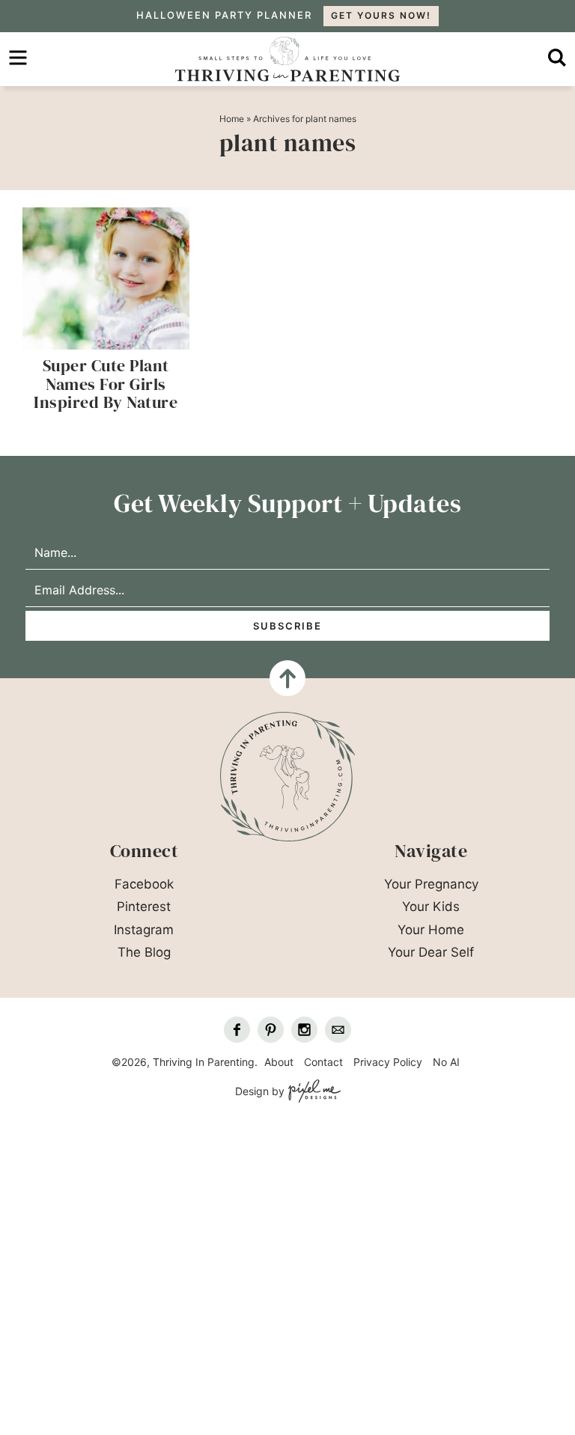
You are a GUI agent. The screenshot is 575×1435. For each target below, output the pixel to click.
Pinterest (144, 906)
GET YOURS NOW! (381, 15)
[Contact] (338, 1030)
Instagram (144, 929)
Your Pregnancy (431, 884)
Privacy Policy (387, 1061)
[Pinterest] (271, 1030)
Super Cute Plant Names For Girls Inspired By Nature (105, 383)
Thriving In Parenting (287, 59)
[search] (557, 58)
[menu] (18, 58)
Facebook (144, 884)
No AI (446, 1061)
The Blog (144, 952)
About (278, 1061)
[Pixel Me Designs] (313, 1092)
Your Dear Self (431, 952)
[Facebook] (237, 1030)
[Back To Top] (287, 678)
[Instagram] (304, 1030)
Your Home (431, 929)
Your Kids (431, 906)
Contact (323, 1061)
